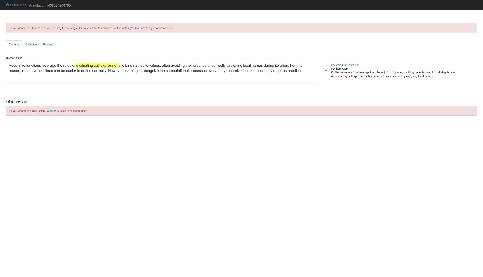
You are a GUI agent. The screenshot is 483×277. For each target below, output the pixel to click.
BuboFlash (17, 4)
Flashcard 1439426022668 (345, 64)
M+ (326, 70)
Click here (139, 28)
